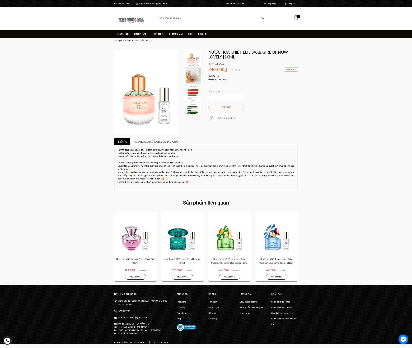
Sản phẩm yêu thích (235, 3)
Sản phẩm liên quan (206, 203)
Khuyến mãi (176, 34)
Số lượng (214, 91)
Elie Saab (219, 63)
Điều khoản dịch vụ (249, 301)
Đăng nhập (271, 3)
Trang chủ (123, 34)
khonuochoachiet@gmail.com (152, 3)
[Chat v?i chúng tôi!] (403, 339)
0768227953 (124, 311)
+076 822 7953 (123, 3)
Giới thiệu (158, 34)
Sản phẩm (140, 34)
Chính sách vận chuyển (281, 307)
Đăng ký (290, 3)
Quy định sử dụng (279, 313)
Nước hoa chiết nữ (137, 40)
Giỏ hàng (212, 318)
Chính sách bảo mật (280, 301)
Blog (190, 34)
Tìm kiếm (212, 301)
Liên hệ (202, 34)
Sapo (166, 342)
